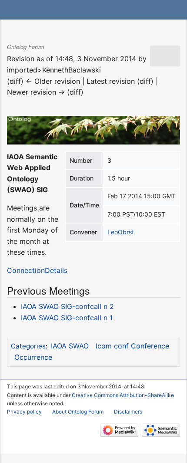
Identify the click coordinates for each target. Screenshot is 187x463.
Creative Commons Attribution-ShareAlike (123, 395)
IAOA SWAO (70, 346)
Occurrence (33, 357)
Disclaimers (128, 411)
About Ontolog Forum (78, 411)
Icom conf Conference (132, 346)
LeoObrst (120, 232)
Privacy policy (24, 411)
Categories (28, 346)
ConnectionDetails (37, 270)
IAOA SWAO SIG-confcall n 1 (67, 317)
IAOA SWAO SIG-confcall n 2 (67, 306)
